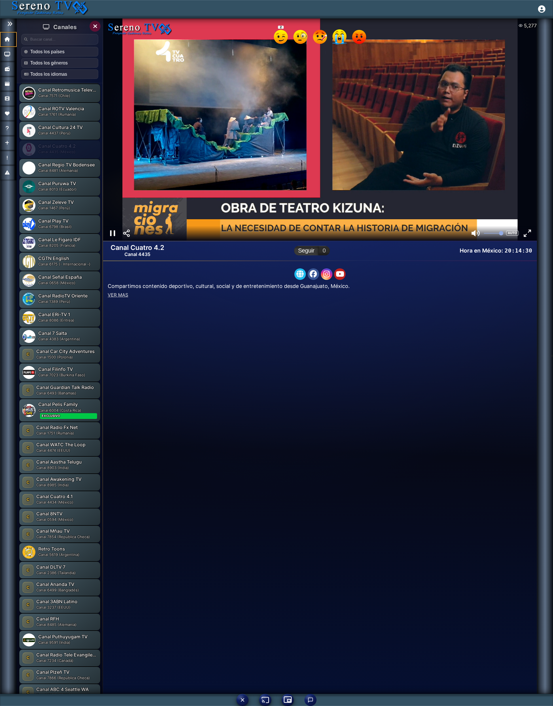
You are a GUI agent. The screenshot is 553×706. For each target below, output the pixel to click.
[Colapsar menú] (8, 24)
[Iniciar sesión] (541, 9)
